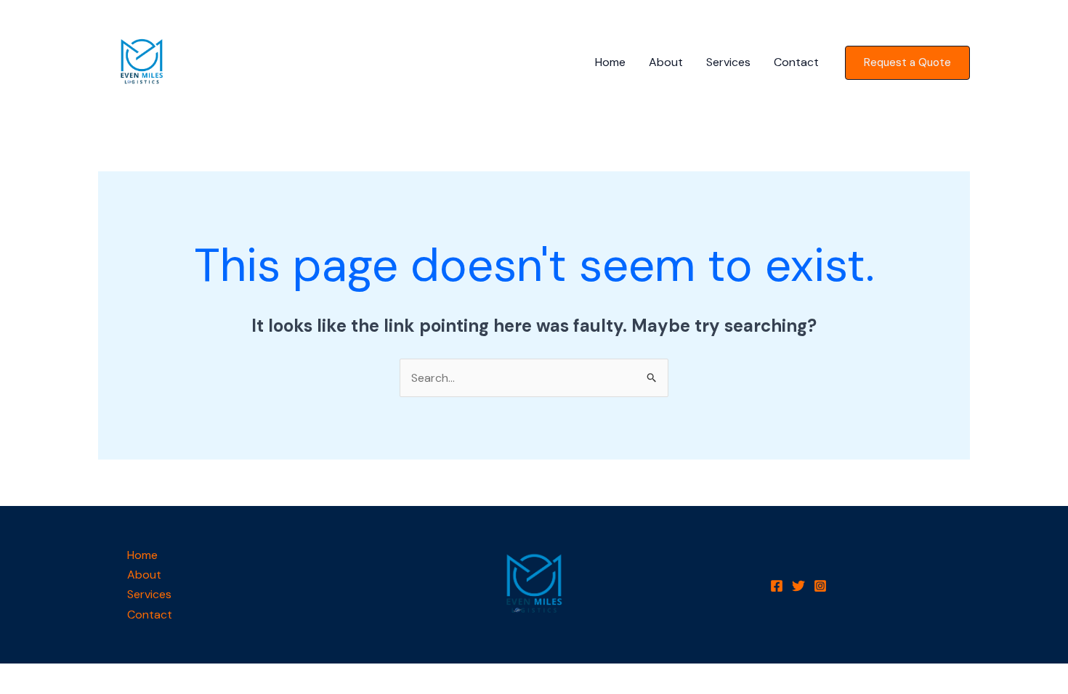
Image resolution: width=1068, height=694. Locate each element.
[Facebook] (776, 585)
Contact (796, 62)
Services (728, 62)
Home (610, 62)
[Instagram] (820, 585)
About (666, 62)
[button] (907, 63)
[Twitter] (798, 585)
